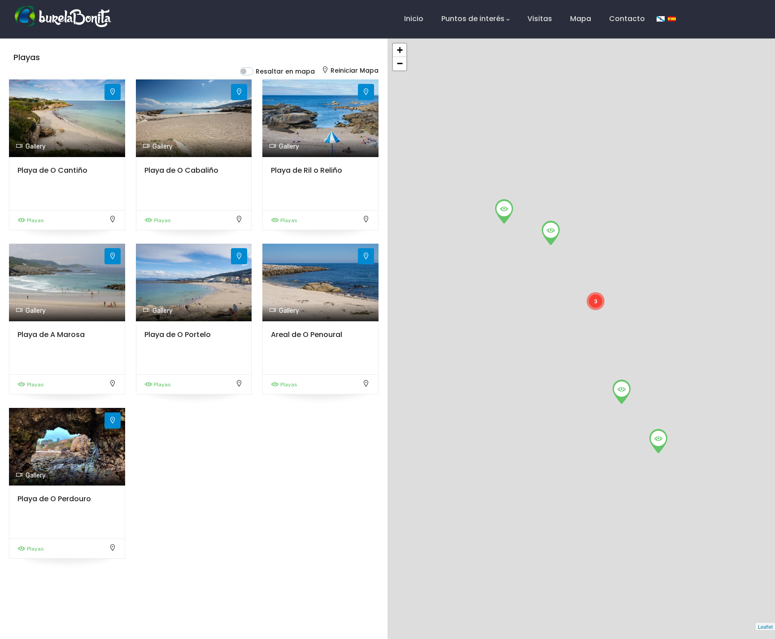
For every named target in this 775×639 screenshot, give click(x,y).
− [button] (400, 63)
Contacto (627, 18)
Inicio (413, 18)
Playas (35, 220)
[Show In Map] (112, 92)
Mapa (580, 18)
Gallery (36, 146)
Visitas (539, 18)
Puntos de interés (473, 18)
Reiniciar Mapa (355, 70)
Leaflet (765, 626)
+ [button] (400, 50)
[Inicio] (62, 16)
